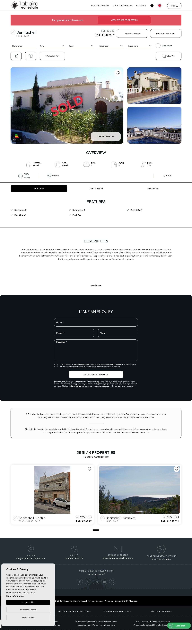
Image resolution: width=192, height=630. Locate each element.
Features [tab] (39, 188)
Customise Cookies (28, 609)
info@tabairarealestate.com (118, 558)
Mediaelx (133, 600)
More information (15, 596)
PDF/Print (27, 176)
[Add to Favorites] (117, 72)
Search (171, 55)
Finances (153, 188)
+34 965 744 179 (74, 558)
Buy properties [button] (100, 5)
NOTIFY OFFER (132, 33)
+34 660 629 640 (161, 559)
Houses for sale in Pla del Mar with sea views (96, 625)
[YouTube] (104, 582)
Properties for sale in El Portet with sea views (153, 625)
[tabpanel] (52, 495)
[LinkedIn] (96, 582)
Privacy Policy (131, 364)
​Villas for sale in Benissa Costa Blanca (74, 611)
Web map (109, 600)
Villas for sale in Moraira (161, 611)
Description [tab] (96, 188)
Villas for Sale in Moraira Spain (118, 611)
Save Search (52, 55)
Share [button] (55, 175)
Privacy (91, 600)
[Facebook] (80, 582)
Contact (141, 5)
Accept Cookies (28, 602)
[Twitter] (88, 582)
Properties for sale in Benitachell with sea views (96, 621)
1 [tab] (96, 530)
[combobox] (52, 45)
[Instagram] (112, 582)
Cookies (99, 600)
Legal (84, 600)
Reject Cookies (28, 617)
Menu (172, 5)
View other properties (124, 20)
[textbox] (52, 46)
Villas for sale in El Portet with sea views (153, 621)
